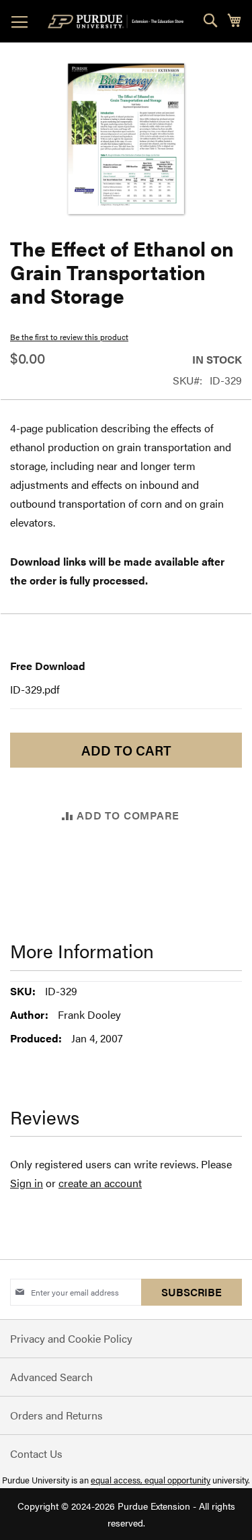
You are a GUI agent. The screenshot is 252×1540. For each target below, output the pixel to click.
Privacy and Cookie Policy (71, 1338)
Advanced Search (51, 1376)
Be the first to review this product (69, 337)
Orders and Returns (56, 1415)
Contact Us (36, 1453)
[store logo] (118, 21)
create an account (100, 1183)
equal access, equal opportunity (150, 1479)
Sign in (26, 1183)
